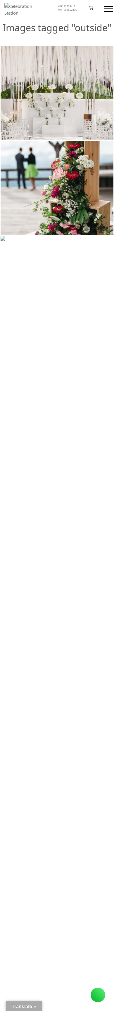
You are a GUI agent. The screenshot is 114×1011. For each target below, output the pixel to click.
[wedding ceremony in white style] (57, 93)
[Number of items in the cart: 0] (91, 8)
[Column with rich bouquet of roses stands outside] (57, 283)
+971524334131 (67, 6)
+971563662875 (67, 9)
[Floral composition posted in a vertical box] (57, 188)
